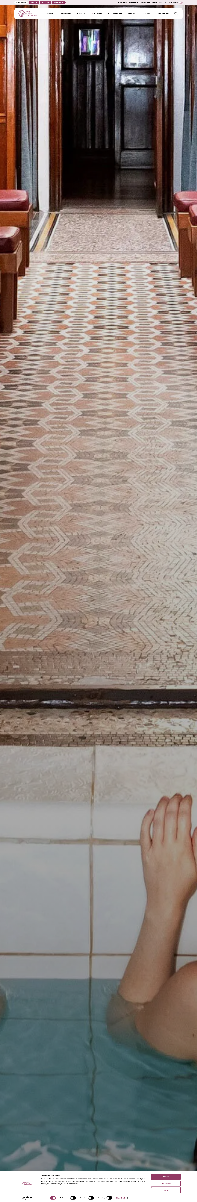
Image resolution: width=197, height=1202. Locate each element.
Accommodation (115, 13)
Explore (50, 13)
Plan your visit (163, 13)
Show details (120, 1198)
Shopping (132, 13)
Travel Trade (157, 3)
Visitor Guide (145, 3)
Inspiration (66, 13)
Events (147, 13)
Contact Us (133, 3)
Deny (166, 1190)
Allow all (166, 1177)
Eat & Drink (97, 13)
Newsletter (122, 3)
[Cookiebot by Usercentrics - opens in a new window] (27, 1198)
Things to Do (82, 13)
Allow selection (166, 1183)
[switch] (73, 1198)
